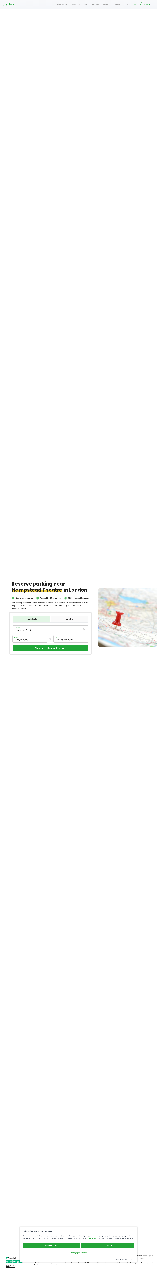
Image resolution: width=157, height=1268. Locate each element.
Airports (106, 4)
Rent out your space (79, 4)
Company (117, 4)
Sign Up (146, 4)
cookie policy (93, 1238)
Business (95, 4)
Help (128, 4)
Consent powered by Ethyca (123, 1259)
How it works (61, 4)
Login (135, 4)
